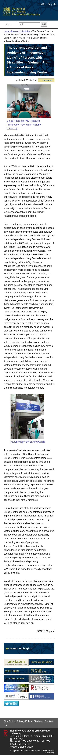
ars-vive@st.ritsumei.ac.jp (21, 745)
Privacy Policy (24, 721)
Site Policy (9, 721)
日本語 (40, 4)
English (52, 4)
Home (6, 31)
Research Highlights (20, 31)
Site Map (38, 721)
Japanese (47, 80)
